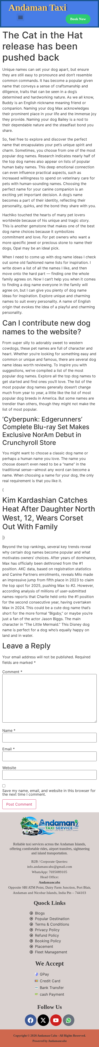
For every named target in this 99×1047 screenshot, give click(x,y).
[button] (20, 17)
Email (8, 749)
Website (9, 768)
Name (8, 730)
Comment (12, 672)
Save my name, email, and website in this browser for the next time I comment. (49, 792)
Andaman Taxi (37, 7)
